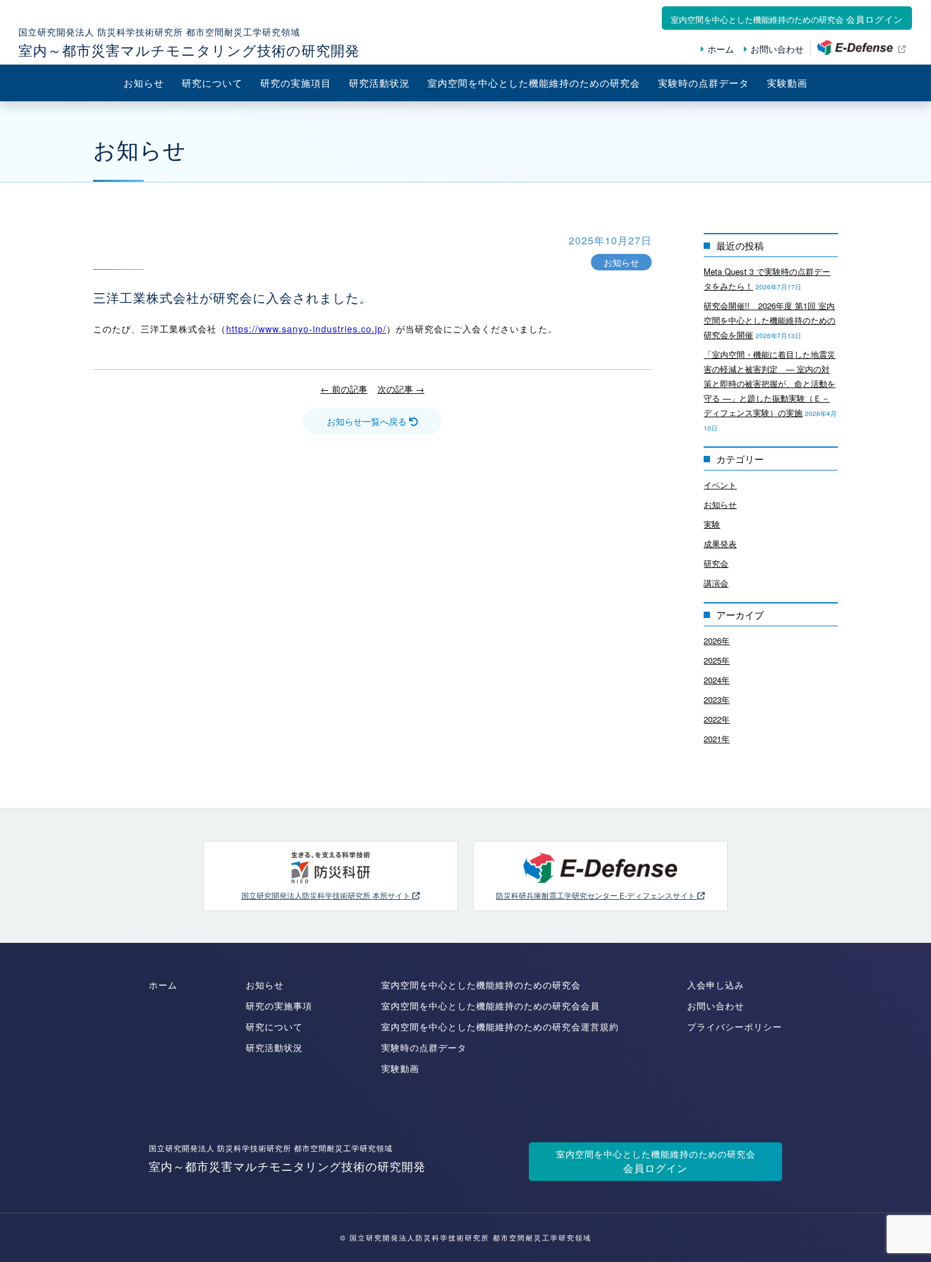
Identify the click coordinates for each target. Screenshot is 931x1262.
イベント (720, 485)
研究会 (716, 563)
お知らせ (144, 82)
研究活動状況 (379, 82)
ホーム (720, 48)
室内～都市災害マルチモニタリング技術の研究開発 (287, 1158)
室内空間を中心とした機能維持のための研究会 (534, 82)
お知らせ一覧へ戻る (368, 421)
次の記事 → (400, 388)
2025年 (717, 660)
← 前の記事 (343, 388)
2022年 (717, 719)
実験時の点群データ (703, 82)
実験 (712, 524)
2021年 (717, 739)
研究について (212, 82)
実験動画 (787, 82)
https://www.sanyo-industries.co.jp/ (306, 328)
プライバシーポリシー (734, 1026)
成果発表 (720, 544)
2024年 (717, 680)
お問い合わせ (777, 48)
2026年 (717, 640)
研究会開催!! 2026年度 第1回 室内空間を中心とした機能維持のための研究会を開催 (769, 320)
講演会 (716, 583)
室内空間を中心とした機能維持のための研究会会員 (490, 1005)
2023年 (717, 699)
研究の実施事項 (279, 1005)
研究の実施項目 (295, 82)
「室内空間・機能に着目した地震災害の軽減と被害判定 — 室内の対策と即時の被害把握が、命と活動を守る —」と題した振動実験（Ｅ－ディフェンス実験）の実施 (769, 383)
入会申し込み (715, 984)
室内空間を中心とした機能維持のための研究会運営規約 (500, 1026)
